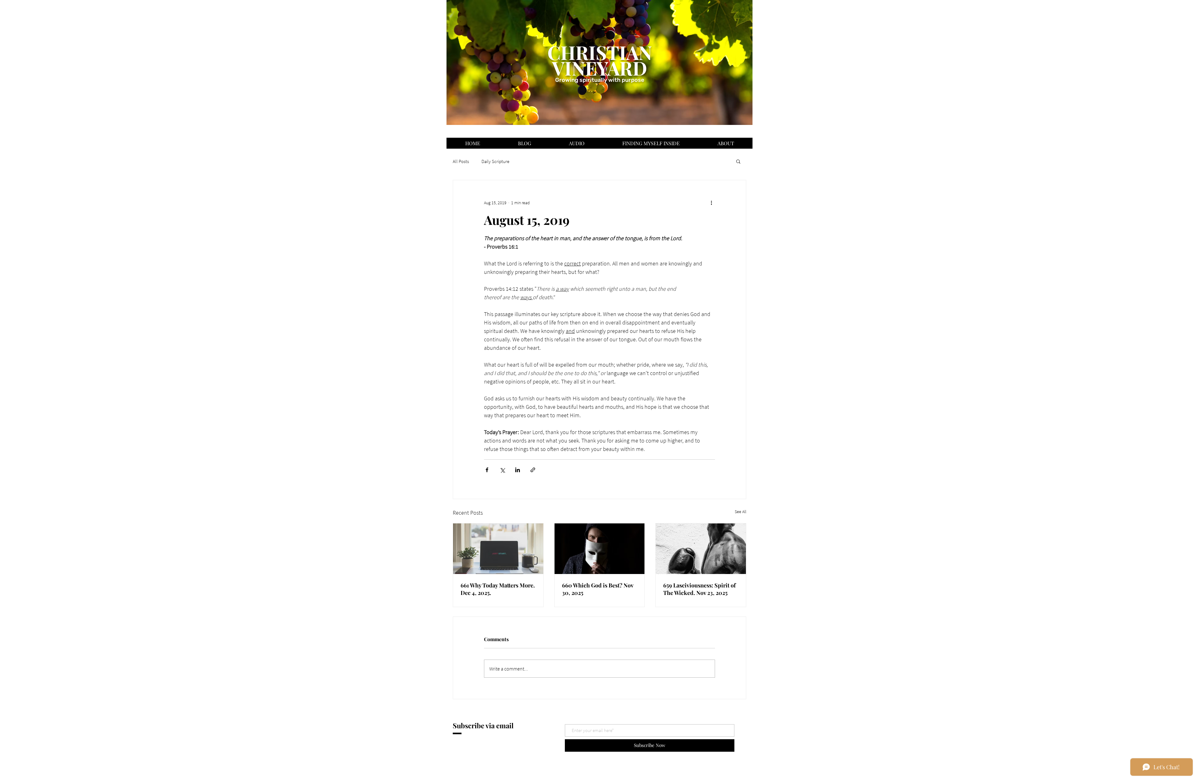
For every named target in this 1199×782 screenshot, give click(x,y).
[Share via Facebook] (487, 470)
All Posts (461, 161)
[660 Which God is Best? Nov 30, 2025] (600, 548)
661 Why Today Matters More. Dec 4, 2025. (498, 589)
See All (740, 511)
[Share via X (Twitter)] (502, 470)
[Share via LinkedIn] (518, 470)
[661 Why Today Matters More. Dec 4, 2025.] (498, 548)
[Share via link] (533, 470)
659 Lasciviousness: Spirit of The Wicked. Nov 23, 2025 (699, 589)
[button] (738, 161)
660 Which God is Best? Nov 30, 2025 (597, 589)
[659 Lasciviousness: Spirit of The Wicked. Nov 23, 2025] (701, 548)
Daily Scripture (495, 161)
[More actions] (711, 202)
